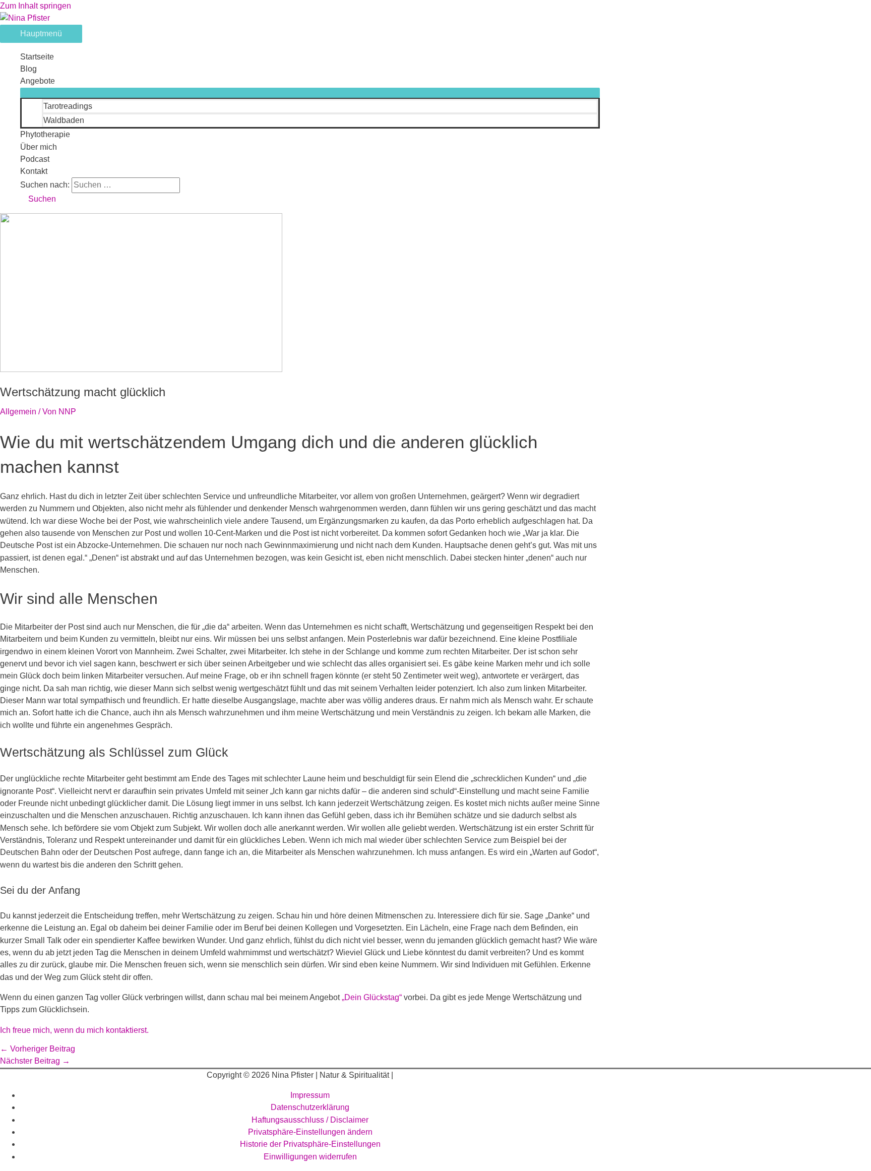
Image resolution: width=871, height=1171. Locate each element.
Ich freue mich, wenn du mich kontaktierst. (74, 1030)
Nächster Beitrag (35, 1061)
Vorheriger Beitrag (37, 1048)
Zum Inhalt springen (35, 6)
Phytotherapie (45, 134)
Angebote (37, 81)
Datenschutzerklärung (310, 1107)
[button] (38, 199)
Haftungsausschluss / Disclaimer (310, 1120)
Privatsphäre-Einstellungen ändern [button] (310, 1132)
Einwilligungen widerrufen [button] (310, 1156)
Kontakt (33, 171)
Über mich (38, 147)
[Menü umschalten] (310, 93)
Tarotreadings (67, 106)
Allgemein (18, 411)
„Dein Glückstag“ (372, 997)
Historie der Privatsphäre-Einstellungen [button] (310, 1144)
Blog (28, 69)
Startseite (37, 56)
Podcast (34, 159)
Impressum (310, 1095)
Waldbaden (63, 120)
